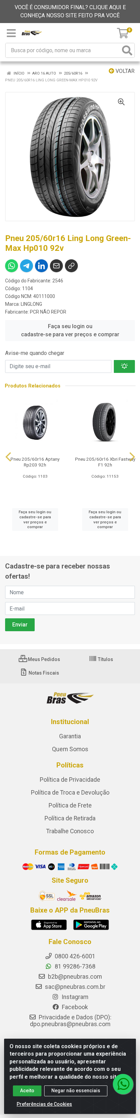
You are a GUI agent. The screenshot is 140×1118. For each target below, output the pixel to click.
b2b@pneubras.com (74, 976)
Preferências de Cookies (44, 1104)
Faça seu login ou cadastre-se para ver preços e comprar (70, 330)
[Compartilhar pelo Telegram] (26, 265)
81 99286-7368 (74, 966)
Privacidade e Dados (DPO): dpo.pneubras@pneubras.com (70, 1020)
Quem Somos (70, 749)
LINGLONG (31, 304)
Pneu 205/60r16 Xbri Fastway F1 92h (105, 461)
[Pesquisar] (127, 50)
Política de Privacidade (70, 779)
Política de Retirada (70, 818)
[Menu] (11, 33)
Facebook (74, 1007)
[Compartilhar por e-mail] (56, 265)
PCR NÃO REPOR (48, 312)
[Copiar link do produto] (71, 265)
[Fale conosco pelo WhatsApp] (123, 1084)
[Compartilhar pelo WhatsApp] (11, 265)
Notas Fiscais (43, 673)
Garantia (70, 736)
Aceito (27, 1090)
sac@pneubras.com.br (74, 986)
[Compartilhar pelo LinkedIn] (41, 265)
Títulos (105, 659)
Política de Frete (70, 805)
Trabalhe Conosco (70, 831)
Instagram (74, 997)
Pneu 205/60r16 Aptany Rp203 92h (35, 461)
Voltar (124, 71)
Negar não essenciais (75, 1090)
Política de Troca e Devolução (70, 792)
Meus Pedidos (43, 659)
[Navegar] (8, 457)
